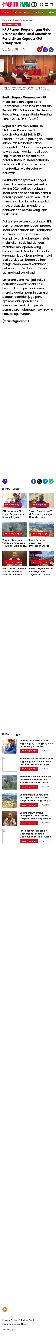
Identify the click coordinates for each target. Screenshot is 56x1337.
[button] (41, 4)
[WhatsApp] (51, 481)
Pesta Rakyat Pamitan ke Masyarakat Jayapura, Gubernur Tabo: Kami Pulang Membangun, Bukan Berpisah (41, 571)
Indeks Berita (28, 1320)
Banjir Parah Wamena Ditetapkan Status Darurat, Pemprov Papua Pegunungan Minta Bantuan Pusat (14, 571)
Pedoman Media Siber (14, 1324)
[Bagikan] (51, 49)
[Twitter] (39, 481)
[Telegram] (45, 481)
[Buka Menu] (47, 4)
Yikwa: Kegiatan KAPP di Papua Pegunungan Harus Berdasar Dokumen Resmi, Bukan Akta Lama (41, 514)
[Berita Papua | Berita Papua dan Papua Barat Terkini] (19, 4)
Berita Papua (8, 49)
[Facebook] (33, 481)
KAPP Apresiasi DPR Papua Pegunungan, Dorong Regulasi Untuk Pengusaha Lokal (13, 514)
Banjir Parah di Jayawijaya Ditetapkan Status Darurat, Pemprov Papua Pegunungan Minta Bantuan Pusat (40, 543)
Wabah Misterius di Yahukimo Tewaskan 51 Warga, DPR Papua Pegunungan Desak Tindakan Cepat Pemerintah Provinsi (13, 543)
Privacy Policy (9, 1320)
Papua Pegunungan (11, 24)
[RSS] (4, 1309)
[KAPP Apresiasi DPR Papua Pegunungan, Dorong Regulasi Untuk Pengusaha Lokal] (14, 500)
